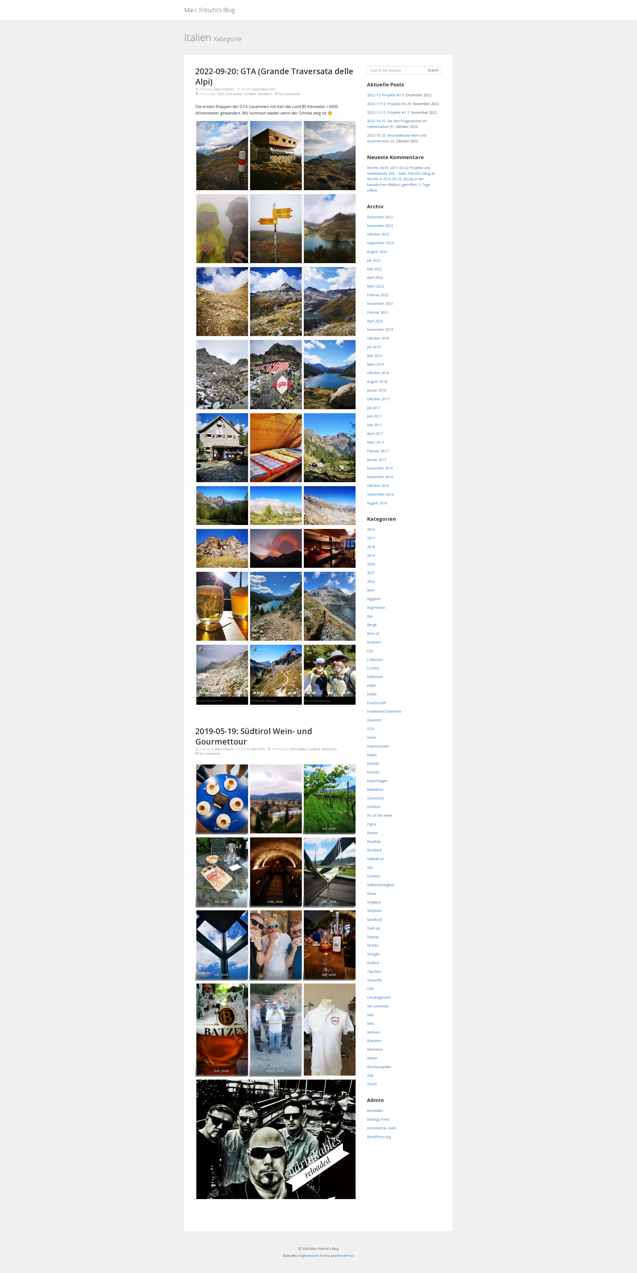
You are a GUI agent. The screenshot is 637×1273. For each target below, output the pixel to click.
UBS (370, 988)
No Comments (289, 94)
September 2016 (380, 494)
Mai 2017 (374, 424)
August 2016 (377, 503)
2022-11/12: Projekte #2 (386, 103)
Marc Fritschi (224, 89)
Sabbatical (375, 858)
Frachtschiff (376, 702)
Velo (370, 1023)
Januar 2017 (376, 459)
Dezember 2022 (380, 217)
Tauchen (374, 971)
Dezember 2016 (380, 468)
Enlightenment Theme (313, 1255)
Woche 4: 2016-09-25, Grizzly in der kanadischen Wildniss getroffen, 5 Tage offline (398, 184)
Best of (373, 633)
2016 (371, 529)
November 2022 (380, 225)
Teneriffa (374, 980)
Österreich (375, 798)
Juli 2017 (373, 407)
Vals (370, 1014)
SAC (370, 867)
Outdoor (374, 806)
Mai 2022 (374, 269)
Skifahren (374, 910)
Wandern (265, 94)
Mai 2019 (374, 355)
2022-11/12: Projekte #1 (386, 112)
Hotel (371, 737)
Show (371, 893)
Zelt (370, 1075)
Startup (373, 936)
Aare (370, 590)
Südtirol (314, 749)
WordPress (345, 1255)
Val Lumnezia (377, 1006)
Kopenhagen (377, 780)
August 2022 (377, 251)
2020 (371, 564)
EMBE (372, 694)
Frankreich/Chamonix (384, 711)
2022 (220, 94)
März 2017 (375, 442)
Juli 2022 (373, 260)
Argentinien (376, 607)
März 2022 (375, 286)
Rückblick (374, 850)
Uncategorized (378, 997)
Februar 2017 (377, 451)
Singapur (374, 902)
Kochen (373, 772)
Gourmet (374, 720)
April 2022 (375, 277)
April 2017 (375, 433)
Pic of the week (379, 815)
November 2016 (380, 476)
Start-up (373, 928)
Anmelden (375, 1110)
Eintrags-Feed (378, 1119)
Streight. (373, 954)
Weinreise (329, 749)
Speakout (374, 919)
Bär (370, 616)
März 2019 (375, 364)
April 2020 (375, 321)
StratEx (372, 945)
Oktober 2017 (378, 399)
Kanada (373, 763)
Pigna (371, 824)
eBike (371, 685)
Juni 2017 (374, 416)
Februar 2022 (377, 294)
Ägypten (373, 598)
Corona (373, 668)
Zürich (372, 1084)
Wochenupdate (379, 1066)
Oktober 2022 (378, 234)
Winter (372, 1058)
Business (374, 642)
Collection (375, 659)
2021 (371, 572)
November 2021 (380, 303)
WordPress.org (379, 1136)
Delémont (375, 676)
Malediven (375, 789)
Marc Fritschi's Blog (209, 10)
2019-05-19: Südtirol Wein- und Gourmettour (253, 736)
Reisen (372, 832)
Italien (237, 94)
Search (432, 70)
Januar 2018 (376, 390)
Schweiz (250, 94)
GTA (229, 94)
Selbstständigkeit (380, 884)
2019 (293, 749)
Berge (372, 624)
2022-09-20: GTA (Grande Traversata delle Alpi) (274, 76)
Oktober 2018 (378, 372)
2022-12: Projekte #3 (384, 95)
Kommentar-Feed (381, 1128)
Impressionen (378, 746)
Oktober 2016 (378, 485)
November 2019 (380, 329)
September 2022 (380, 242)
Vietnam (373, 1032)
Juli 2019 (373, 347)
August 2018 (377, 381)
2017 (371, 538)
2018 (371, 546)
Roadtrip (374, 841)
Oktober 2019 (378, 338)
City (370, 650)
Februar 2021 (377, 312)
